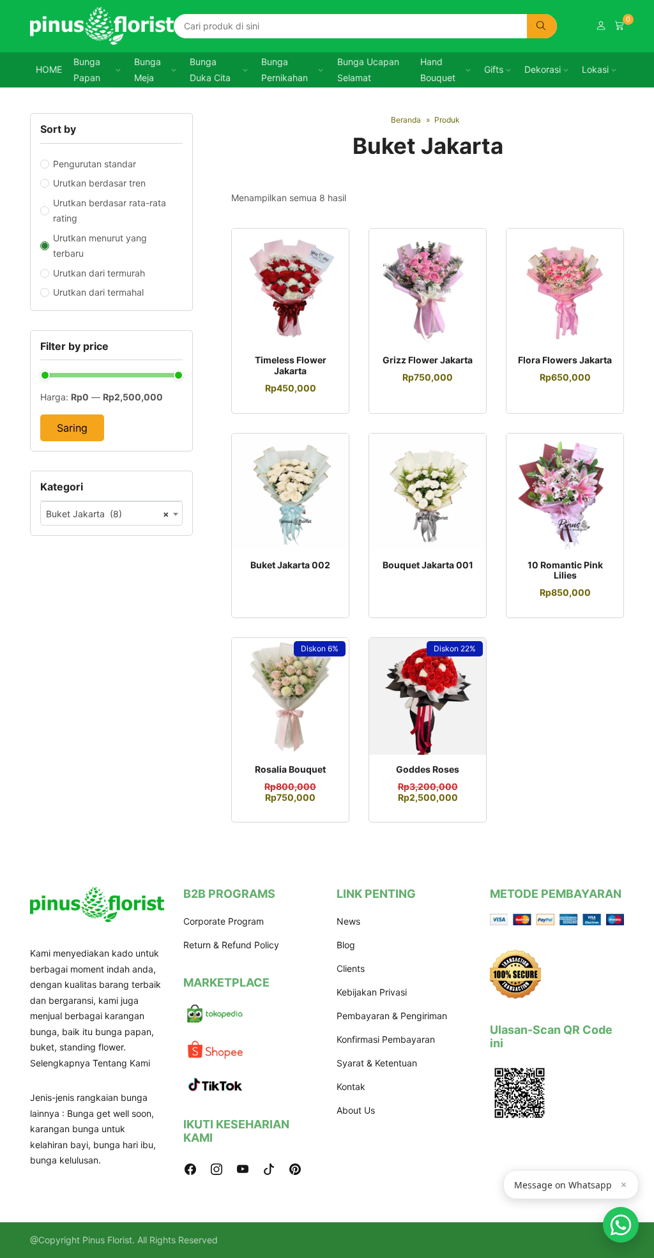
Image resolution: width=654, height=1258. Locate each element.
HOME (49, 69)
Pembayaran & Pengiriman (392, 1015)
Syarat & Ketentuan (377, 1062)
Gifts (493, 69)
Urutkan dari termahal (98, 292)
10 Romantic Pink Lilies (565, 570)
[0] (619, 26)
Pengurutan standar (94, 163)
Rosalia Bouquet (290, 769)
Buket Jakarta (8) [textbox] (107, 513)
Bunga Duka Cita (210, 69)
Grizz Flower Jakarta (428, 359)
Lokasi (595, 69)
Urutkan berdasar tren (99, 183)
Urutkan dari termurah (99, 273)
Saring (72, 427)
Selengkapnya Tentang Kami (90, 1062)
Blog (346, 944)
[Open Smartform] (621, 1225)
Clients (351, 968)
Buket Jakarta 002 (290, 564)
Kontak (351, 1086)
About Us (356, 1110)
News (348, 921)
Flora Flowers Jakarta (565, 359)
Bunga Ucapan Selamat (368, 69)
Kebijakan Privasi (372, 992)
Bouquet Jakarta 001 (428, 564)
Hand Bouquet (437, 69)
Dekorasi (542, 69)
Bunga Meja (147, 69)
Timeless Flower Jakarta (290, 365)
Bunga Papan (86, 69)
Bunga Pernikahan (284, 69)
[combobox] (111, 513)
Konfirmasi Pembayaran (386, 1039)
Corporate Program (223, 921)
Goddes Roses (427, 769)
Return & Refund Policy (231, 944)
